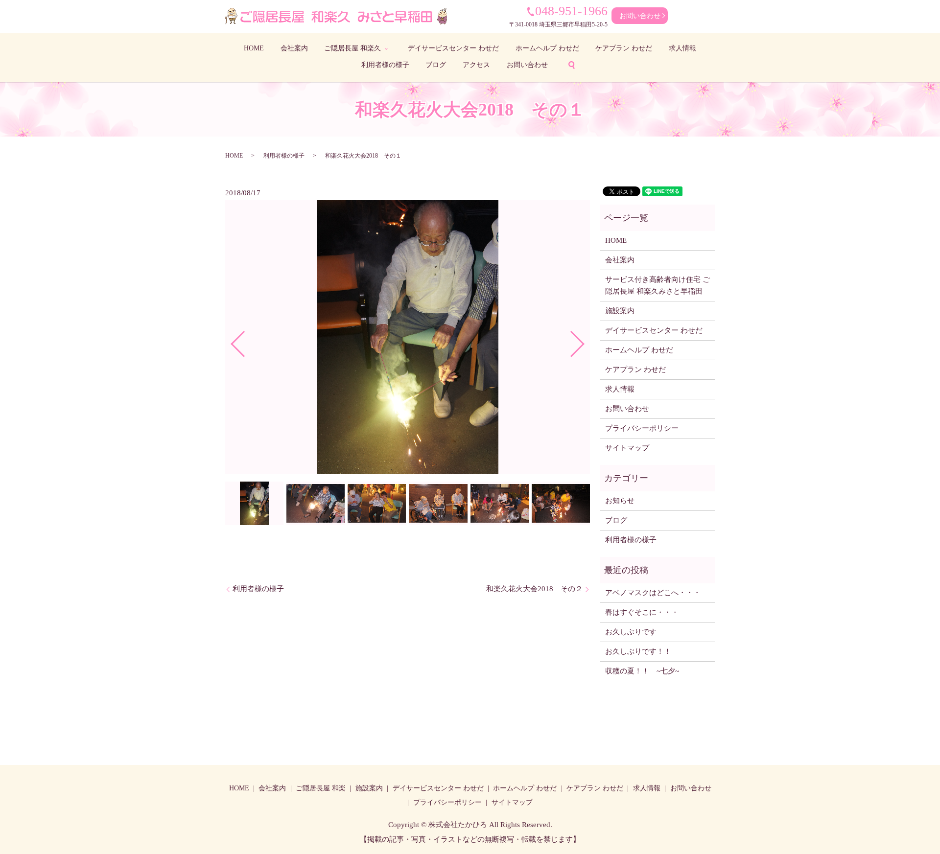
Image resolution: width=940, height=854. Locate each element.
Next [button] (585, 340)
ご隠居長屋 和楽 (321, 788)
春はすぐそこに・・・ (642, 612)
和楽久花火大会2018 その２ (534, 589)
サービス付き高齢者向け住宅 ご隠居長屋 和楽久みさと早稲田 (657, 285)
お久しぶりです (631, 632)
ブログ (435, 65)
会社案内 (294, 48)
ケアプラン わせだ (623, 48)
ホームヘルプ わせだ (547, 48)
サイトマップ (627, 448)
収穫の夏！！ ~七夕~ (645, 671)
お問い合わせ (639, 16)
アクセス (476, 65)
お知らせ (619, 501)
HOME (254, 48)
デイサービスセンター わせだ (453, 48)
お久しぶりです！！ (638, 651)
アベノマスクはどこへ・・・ (653, 593)
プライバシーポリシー (642, 428)
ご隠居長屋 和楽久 (352, 48)
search (571, 65)
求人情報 (682, 48)
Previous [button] (229, 340)
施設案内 (619, 311)
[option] (407, 337)
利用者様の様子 (385, 65)
